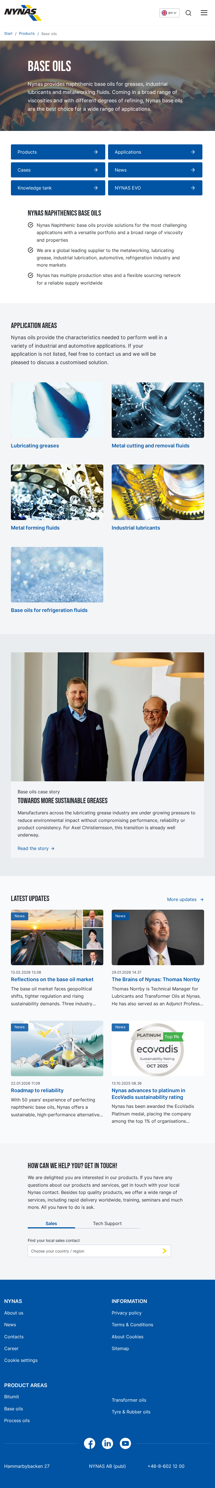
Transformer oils (129, 1400)
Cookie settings (21, 1360)
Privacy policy (127, 1313)
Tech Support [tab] (107, 1223)
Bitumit (11, 1396)
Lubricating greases (35, 446)
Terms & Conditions (132, 1324)
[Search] (188, 13)
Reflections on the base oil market (52, 979)
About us (13, 1313)
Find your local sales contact (54, 1240)
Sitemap (120, 1348)
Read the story (33, 848)
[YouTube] (125, 1443)
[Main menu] (204, 13)
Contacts (14, 1336)
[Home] (46, 13)
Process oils (17, 1420)
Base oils (13, 1408)
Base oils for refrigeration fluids (49, 610)
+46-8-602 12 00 (166, 1466)
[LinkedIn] (107, 1443)
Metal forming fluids (35, 528)
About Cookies (127, 1336)
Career (11, 1348)
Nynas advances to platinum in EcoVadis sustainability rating (148, 1093)
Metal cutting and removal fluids (151, 446)
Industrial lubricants (136, 528)
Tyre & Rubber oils (131, 1412)
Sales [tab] (51, 1223)
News (10, 1324)
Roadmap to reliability (37, 1090)
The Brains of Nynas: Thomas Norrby (156, 979)
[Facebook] (89, 1443)
